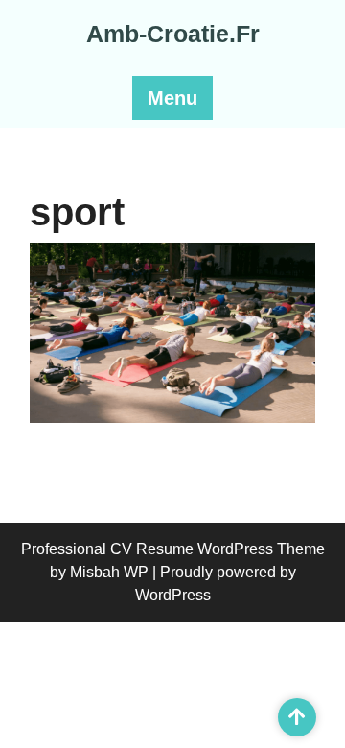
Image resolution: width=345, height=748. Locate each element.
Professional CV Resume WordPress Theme (173, 549)
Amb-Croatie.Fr (173, 33)
